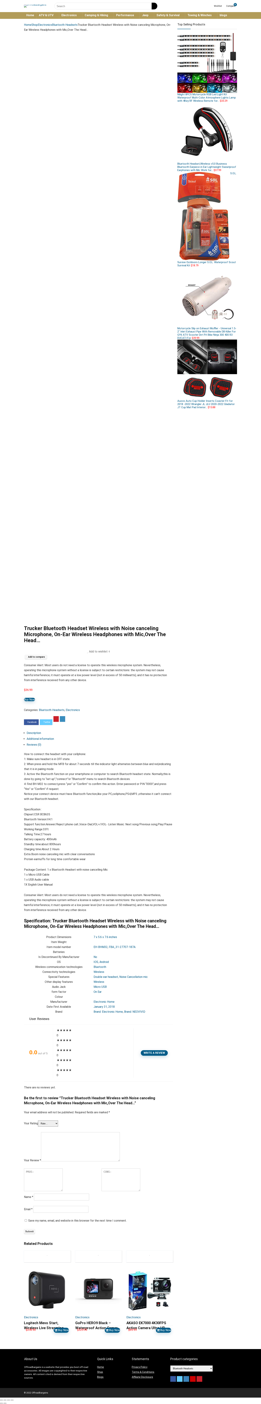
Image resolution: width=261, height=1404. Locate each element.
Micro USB (100, 987)
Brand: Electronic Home (108, 1011)
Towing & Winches (199, 15)
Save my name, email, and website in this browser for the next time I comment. (77, 1220)
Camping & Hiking (96, 15)
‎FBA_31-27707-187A (122, 947)
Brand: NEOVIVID (134, 1011)
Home (30, 15)
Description (34, 733)
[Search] (154, 6)
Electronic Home (104, 1001)
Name (28, 1197)
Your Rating (31, 1123)
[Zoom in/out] (12, 1400)
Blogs (100, 1377)
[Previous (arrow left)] (1, 1403)
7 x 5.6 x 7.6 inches (105, 937)
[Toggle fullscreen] (8, 1400)
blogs (223, 15)
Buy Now (29, 699)
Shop (34, 24)
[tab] (100, 733)
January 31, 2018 (104, 1006)
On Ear (98, 991)
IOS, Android (101, 962)
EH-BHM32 (101, 947)
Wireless (99, 972)
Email (28, 1209)
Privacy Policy (139, 1367)
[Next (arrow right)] (5, 1403)
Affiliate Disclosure (142, 1377)
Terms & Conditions (143, 1372)
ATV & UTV (46, 15)
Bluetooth (100, 967)
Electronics (69, 15)
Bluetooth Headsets (65, 24)
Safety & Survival (168, 15)
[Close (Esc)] (1, 1400)
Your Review (32, 1160)
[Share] (5, 1400)
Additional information (40, 738)
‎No (95, 957)
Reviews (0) (34, 744)
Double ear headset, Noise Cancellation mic (121, 977)
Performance (125, 15)
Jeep (145, 15)
